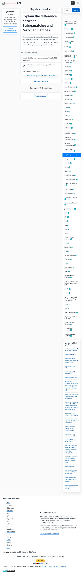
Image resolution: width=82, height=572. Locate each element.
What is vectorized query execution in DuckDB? (70, 479)
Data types (68, 79)
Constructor (68, 95)
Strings (67, 115)
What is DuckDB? (70, 466)
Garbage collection (70, 255)
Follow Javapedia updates (49, 534)
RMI (66, 221)
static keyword (69, 193)
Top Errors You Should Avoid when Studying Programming (70, 298)
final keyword (69, 189)
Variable (67, 47)
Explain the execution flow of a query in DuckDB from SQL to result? (71, 459)
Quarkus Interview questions (69, 335)
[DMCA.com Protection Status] (9, 571)
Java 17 (67, 304)
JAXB (66, 225)
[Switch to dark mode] (19, 3)
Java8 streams (69, 267)
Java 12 (67, 293)
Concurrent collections (70, 203)
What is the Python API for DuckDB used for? (71, 350)
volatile (67, 171)
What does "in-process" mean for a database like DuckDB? (71, 396)
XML (66, 251)
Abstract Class (69, 103)
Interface (67, 99)
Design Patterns (41, 81)
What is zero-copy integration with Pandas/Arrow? (70, 428)
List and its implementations (70, 132)
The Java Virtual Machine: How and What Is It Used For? (71, 283)
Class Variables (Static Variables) (70, 61)
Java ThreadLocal (70, 175)
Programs (67, 259)
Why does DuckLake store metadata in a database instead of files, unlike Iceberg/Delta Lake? (71, 449)
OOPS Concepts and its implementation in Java (70, 23)
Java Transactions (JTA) (70, 198)
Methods (67, 83)
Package (67, 66)
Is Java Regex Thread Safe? (31, 71)
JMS (66, 229)
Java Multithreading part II (71, 184)
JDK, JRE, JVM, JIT (69, 33)
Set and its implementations (70, 144)
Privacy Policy (47, 566)
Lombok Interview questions (69, 329)
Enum (66, 107)
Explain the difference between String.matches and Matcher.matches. (39, 66)
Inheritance (68, 29)
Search (75, 10)
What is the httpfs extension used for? (70, 435)
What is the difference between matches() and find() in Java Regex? (40, 59)
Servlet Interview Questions (69, 238)
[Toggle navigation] (77, 3)
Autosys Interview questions (69, 276)
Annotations (68, 247)
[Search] (73, 3)
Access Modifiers (69, 91)
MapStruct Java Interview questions (71, 317)
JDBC (66, 213)
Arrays (67, 111)
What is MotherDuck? (71, 377)
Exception (68, 124)
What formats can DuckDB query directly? (71, 414)
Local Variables (69, 51)
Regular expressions (70, 155)
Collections (68, 128)
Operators (67, 71)
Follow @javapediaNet (10, 29)
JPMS (66, 308)
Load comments (41, 96)
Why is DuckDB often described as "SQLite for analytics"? (71, 472)
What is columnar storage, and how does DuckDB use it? (71, 360)
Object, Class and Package (69, 42)
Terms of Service (59, 566)
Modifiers (68, 75)
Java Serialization (70, 209)
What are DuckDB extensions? (70, 373)
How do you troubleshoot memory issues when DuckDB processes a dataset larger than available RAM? (71, 386)
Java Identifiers (69, 37)
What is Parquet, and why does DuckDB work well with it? (72, 420)
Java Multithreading (71, 179)
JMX (66, 233)
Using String (68, 119)
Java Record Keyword (70, 313)
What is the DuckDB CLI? (70, 367)
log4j (66, 243)
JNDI (66, 217)
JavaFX (66, 272)
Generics (67, 163)
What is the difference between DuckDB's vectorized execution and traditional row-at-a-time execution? (71, 405)
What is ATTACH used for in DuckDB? (71, 441)
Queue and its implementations (69, 150)
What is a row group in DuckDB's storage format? (71, 487)
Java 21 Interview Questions (69, 323)
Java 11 (67, 289)
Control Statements (70, 87)
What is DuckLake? (70, 355)
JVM (66, 263)
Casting (67, 167)
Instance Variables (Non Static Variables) (71, 56)
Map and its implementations (70, 138)
